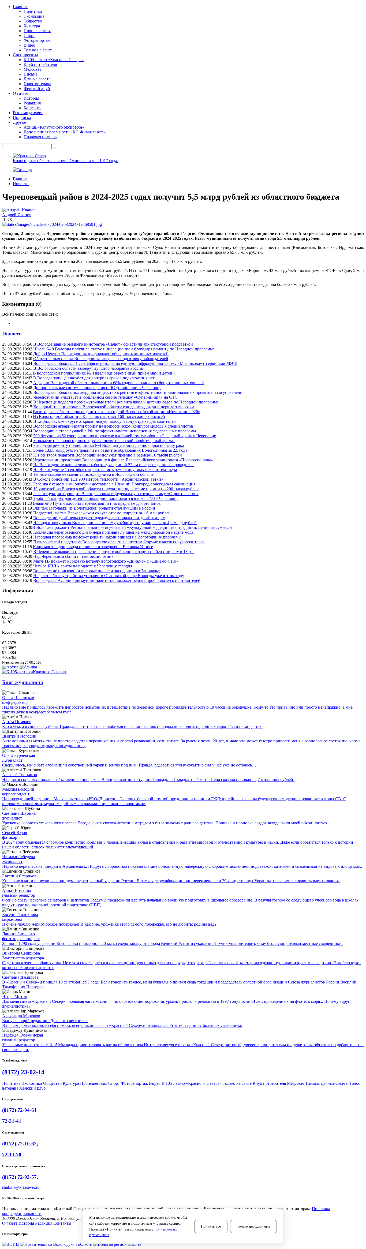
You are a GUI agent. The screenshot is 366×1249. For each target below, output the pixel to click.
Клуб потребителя (40, 64)
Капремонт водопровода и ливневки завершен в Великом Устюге (93, 546)
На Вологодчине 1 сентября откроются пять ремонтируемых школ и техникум (105, 469)
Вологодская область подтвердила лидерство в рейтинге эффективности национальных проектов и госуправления (138, 392)
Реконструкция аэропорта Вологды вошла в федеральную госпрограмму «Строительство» (116, 493)
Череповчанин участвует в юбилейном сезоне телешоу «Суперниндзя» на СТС (105, 397)
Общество (33, 21)
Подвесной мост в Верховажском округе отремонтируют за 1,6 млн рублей (102, 513)
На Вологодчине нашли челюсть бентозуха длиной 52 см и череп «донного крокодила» (113, 464)
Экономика (34, 16)
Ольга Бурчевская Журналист (18, 757)
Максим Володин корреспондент (18, 791)
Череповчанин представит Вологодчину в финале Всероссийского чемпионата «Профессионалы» (123, 460)
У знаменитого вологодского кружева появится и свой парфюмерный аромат (104, 440)
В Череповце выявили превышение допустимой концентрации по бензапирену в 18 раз (113, 551)
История (31, 98)
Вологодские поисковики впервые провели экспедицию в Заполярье (96, 571)
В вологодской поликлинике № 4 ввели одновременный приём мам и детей (102, 373)
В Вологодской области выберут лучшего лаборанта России (88, 368)
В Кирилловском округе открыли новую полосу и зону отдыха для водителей (104, 421)
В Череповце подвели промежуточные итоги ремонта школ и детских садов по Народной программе (126, 402)
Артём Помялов (16, 721)
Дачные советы (37, 79)
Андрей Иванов (16, 214)
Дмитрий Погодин (19, 736)
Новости (21, 183)
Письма (31, 74)
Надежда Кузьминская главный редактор (22, 1037)
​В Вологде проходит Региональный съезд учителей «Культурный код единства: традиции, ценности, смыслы (132, 527)
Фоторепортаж (37, 40)
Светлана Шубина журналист (19, 815)
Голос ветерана (37, 83)
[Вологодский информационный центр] (11, 1244)
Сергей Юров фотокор (14, 835)
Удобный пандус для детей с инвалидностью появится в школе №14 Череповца (105, 498)
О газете (9, 1223)
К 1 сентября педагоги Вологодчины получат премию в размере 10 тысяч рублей (107, 455)
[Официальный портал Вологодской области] (57, 1244)
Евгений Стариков (19, 876)
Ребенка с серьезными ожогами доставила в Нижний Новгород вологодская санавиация (114, 484)
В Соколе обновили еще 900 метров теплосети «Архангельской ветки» (98, 479)
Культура (32, 26)
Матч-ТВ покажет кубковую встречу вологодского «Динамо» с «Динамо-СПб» (105, 561)
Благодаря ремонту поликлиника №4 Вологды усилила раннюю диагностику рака (108, 445)
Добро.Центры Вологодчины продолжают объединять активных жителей (101, 353)
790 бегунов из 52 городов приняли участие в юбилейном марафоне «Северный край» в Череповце (124, 435)
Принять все (211, 1226)
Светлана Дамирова (20, 977)
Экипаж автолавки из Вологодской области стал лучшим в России (94, 508)
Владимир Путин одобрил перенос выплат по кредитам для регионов (97, 503)
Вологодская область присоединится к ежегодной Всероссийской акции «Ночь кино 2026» (116, 411)
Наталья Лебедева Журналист (18, 859)
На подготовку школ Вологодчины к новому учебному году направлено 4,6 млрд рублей (115, 522)
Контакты (33, 108)
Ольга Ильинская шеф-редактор (18, 700)
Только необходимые (253, 1226)
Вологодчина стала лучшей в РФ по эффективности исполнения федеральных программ (114, 431)
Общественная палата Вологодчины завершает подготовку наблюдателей (100, 358)
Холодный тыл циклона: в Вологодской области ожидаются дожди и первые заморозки (113, 407)
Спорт (29, 35)
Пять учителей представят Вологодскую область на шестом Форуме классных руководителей (119, 542)
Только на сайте (38, 50)
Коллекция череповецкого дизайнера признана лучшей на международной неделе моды (114, 532)
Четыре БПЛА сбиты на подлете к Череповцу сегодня (82, 566)
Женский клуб (37, 88)
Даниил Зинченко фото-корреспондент (21, 936)
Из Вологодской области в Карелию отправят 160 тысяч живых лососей (99, 416)
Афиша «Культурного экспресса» (54, 127)
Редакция (32, 103)
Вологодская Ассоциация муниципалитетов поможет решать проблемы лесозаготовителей (116, 580)
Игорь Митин (14, 996)
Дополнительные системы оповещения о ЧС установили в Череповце (97, 387)
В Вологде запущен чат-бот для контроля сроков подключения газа (94, 378)
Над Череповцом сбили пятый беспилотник (73, 556)
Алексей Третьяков (19, 774)
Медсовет (32, 69)
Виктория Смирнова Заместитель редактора (23, 955)
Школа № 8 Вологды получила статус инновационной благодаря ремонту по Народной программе (124, 349)
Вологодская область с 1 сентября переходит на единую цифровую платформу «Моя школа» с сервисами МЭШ (135, 363)
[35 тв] (134, 1244)
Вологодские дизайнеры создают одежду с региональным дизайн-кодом (99, 517)
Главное (20, 179)
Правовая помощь (40, 136)
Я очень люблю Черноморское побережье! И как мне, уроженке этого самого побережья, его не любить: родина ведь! (110, 924)
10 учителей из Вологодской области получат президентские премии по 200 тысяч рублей (116, 489)
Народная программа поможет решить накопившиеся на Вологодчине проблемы (107, 537)
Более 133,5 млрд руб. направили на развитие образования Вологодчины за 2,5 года (110, 450)
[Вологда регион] (111, 1244)
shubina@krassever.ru (20, 1187)
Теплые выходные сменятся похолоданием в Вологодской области (94, 474)
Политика (33, 11)
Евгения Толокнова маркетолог (20, 917)
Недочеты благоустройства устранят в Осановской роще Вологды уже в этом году (108, 575)
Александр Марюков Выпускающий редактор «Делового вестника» (45, 1018)
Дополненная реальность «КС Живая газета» (65, 132)
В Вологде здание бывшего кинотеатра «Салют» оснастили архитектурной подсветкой (113, 344)
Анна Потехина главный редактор (18, 893)
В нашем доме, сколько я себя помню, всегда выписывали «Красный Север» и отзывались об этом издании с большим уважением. (122, 1025)
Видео (29, 45)
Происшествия (37, 30)
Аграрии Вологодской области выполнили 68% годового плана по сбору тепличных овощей (118, 382)
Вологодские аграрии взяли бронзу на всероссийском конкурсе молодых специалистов (113, 426)
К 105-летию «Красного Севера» (54, 59)
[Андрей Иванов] (183, 210)
